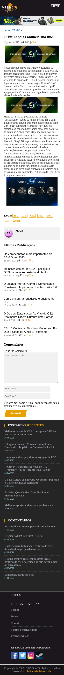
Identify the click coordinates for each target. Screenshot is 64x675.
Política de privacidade (24, 629)
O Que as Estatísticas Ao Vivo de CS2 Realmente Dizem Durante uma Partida (28, 315)
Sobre (14, 616)
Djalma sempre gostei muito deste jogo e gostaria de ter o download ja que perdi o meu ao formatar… (31, 561)
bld (15, 216)
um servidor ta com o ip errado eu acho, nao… (31, 526)
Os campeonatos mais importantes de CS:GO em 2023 (28, 255)
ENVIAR (15, 413)
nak (7, 221)
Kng (40, 216)
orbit (16, 221)
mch (49, 216)
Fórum (15, 609)
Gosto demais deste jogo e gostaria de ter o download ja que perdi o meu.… (28, 548)
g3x (32, 216)
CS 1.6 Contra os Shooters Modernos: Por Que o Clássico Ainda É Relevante (31, 330)
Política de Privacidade (39, 671)
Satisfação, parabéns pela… (20, 574)
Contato (15, 623)
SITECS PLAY (20, 636)
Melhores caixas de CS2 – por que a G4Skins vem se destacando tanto (27, 270)
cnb (24, 216)
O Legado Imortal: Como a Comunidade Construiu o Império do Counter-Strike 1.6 (30, 285)
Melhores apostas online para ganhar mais (28, 505)
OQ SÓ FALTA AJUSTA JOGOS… (25, 536)
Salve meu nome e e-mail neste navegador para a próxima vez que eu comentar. (31, 404)
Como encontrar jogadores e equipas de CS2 (29, 300)
